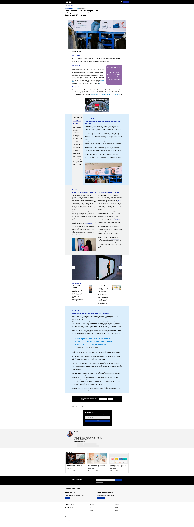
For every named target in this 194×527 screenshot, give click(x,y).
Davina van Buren (78, 17)
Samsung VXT (101, 285)
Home (66, 5)
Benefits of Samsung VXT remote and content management (74, 466)
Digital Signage (70, 5)
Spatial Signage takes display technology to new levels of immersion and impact (96, 466)
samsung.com (119, 516)
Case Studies (76, 8)
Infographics (116, 507)
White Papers (116, 510)
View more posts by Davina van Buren (79, 441)
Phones (91, 510)
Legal (128, 516)
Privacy (126, 516)
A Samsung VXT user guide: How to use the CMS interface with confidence (118, 466)
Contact (123, 516)
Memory (91, 507)
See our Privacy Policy (99, 482)
